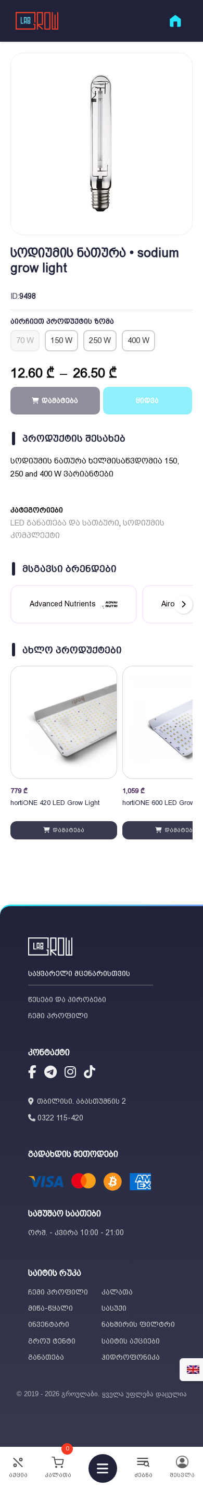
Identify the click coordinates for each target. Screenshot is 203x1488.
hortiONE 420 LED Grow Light (54, 803)
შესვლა (182, 1475)
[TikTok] (89, 1073)
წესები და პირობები (67, 999)
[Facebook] (32, 1073)
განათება (46, 1357)
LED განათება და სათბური (64, 523)
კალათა (117, 1292)
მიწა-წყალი (50, 1308)
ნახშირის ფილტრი (138, 1324)
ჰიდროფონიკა (131, 1357)
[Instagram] (70, 1073)
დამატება (67, 830)
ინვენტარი (48, 1324)
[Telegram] (50, 1073)
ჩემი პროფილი (58, 1015)
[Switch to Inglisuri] (193, 1369)
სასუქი (114, 1308)
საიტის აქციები (131, 1341)
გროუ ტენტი (51, 1341)
